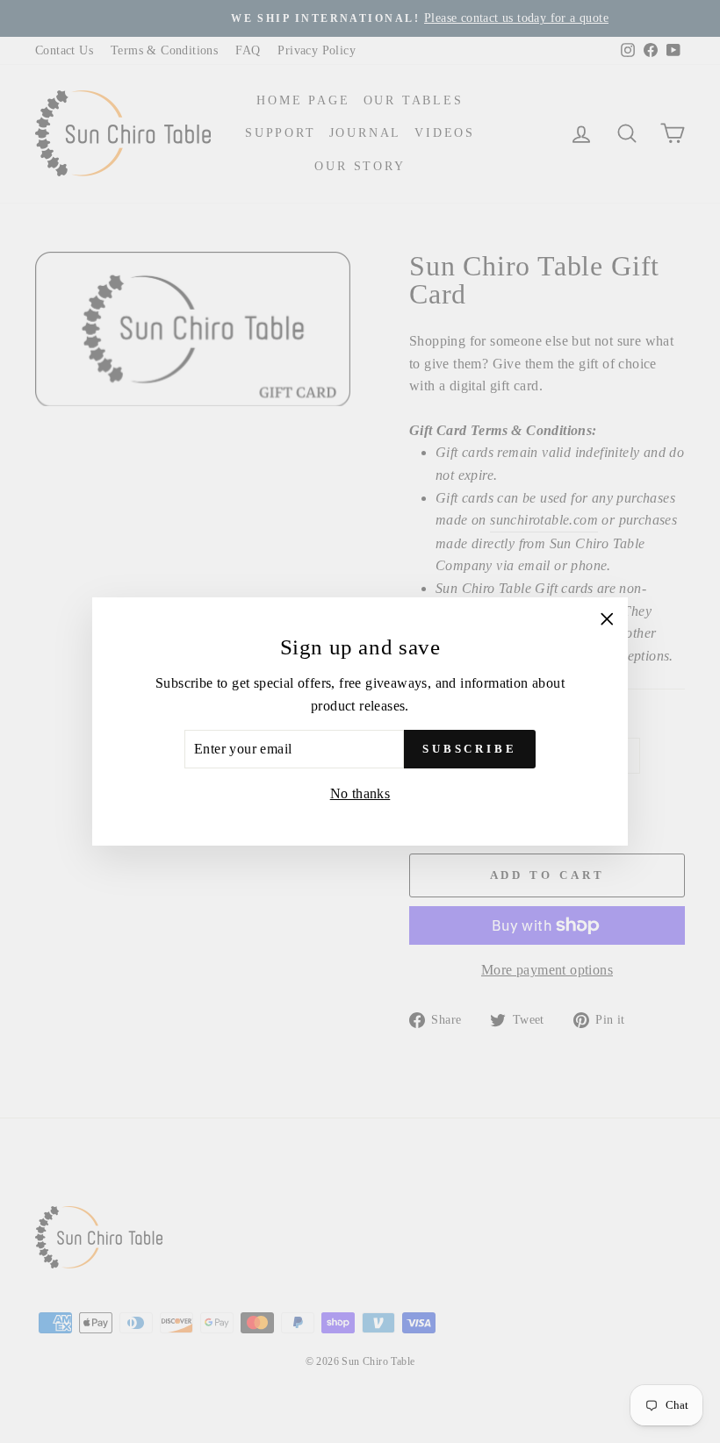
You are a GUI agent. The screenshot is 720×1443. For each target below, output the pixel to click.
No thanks (360, 793)
